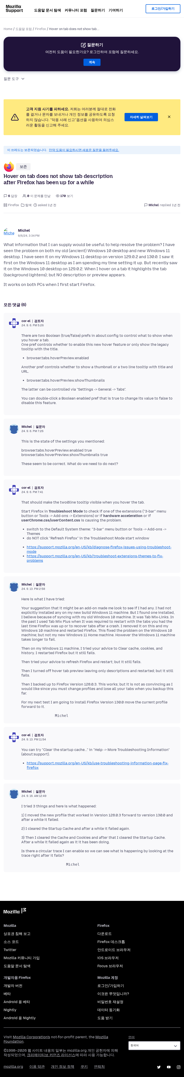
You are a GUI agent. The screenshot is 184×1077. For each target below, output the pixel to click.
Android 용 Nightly (20, 1018)
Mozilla (15, 911)
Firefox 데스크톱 (111, 942)
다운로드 (104, 934)
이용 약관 (37, 1066)
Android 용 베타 (17, 1002)
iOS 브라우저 (108, 958)
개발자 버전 (13, 986)
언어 (131, 1037)
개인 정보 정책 (62, 1066)
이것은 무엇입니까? (113, 994)
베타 (7, 994)
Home (8, 29)
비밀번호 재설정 (110, 1002)
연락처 (99, 1066)
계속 (92, 62)
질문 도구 (11, 79)
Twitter (10, 950)
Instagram (178, 1067)
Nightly (10, 1010)
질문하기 (98, 10)
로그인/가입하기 (163, 9)
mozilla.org (13, 1066)
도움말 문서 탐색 (47, 10)
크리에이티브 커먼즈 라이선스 (51, 1055)
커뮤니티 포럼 (76, 10)
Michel (24, 230)
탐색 (28, 205)
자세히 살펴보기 (141, 117)
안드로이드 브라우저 (114, 950)
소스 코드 (11, 942)
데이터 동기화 (108, 1010)
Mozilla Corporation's (31, 1037)
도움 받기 (105, 1018)
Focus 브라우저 (110, 966)
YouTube (169, 1067)
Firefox (40, 29)
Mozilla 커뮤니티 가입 (22, 958)
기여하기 (116, 10)
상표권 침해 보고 (17, 934)
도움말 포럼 (23, 29)
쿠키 (84, 1066)
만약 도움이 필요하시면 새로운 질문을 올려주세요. (84, 150)
